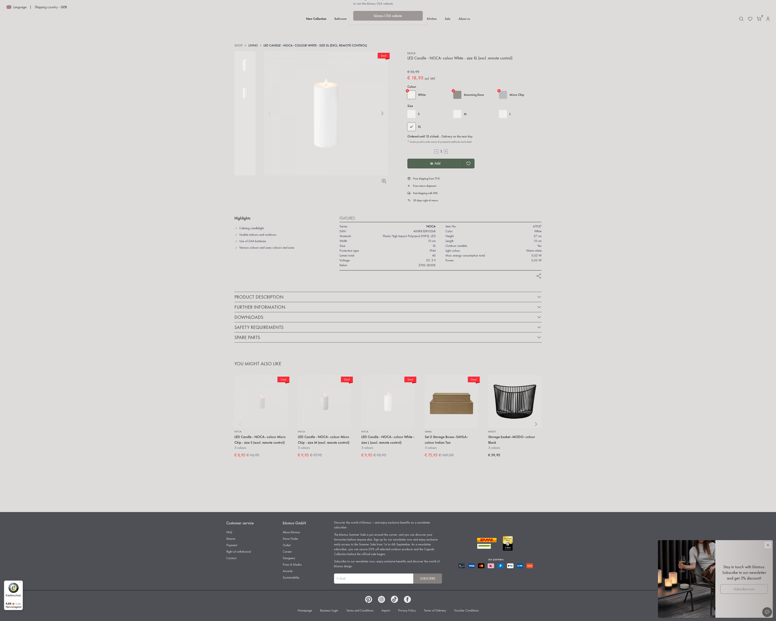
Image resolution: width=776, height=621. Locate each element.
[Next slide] (382, 113)
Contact (231, 558)
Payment (231, 545)
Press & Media (292, 564)
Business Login (329, 610)
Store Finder (290, 539)
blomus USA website (388, 15)
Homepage (304, 610)
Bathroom (340, 19)
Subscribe (427, 578)
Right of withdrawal (238, 551)
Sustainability (291, 577)
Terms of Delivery (435, 610)
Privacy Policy (407, 610)
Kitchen (432, 19)
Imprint (386, 610)
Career (287, 551)
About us (464, 19)
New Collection (316, 19)
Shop (238, 45)
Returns (230, 539)
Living (253, 45)
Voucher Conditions (466, 610)
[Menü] (20, 583)
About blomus (291, 532)
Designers (289, 558)
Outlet (287, 545)
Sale (447, 19)
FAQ (229, 532)
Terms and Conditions (359, 610)
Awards (288, 571)
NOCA (411, 53)
